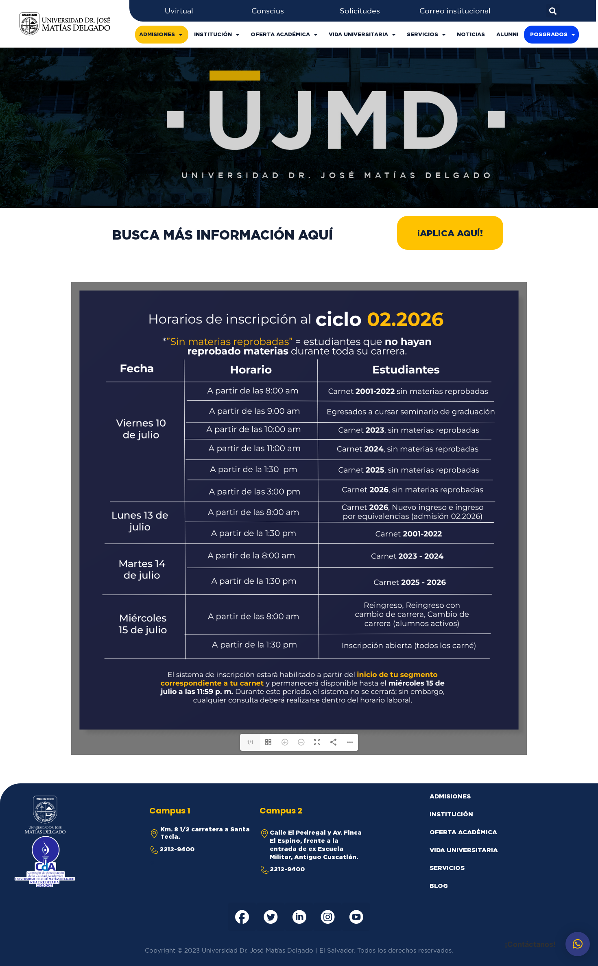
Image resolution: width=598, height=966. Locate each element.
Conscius (267, 11)
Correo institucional (455, 11)
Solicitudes (360, 11)
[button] (450, 233)
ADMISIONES (157, 34)
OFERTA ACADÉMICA (280, 34)
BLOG (439, 885)
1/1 (250, 742)
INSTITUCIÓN (213, 34)
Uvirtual (179, 11)
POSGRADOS (548, 34)
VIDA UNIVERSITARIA (358, 34)
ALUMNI (507, 34)
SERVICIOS (422, 34)
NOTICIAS (471, 34)
